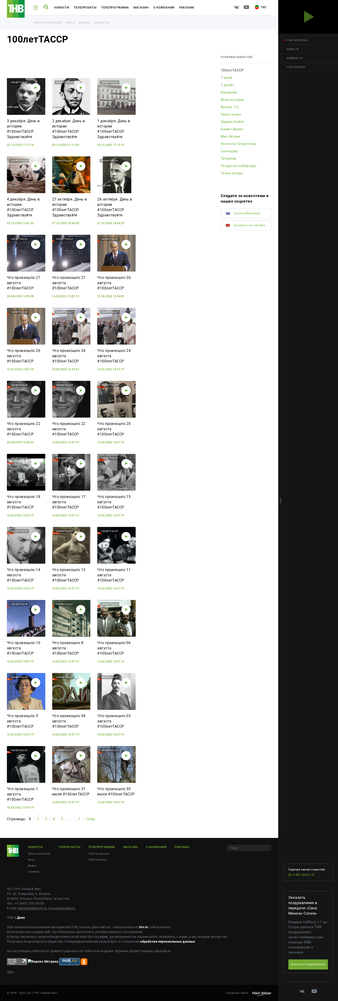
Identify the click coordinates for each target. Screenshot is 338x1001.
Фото (70, 22)
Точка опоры (232, 173)
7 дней (226, 78)
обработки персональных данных (167, 941)
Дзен (21, 917)
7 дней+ (227, 85)
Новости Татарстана (238, 144)
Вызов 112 (230, 107)
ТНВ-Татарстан (98, 853)
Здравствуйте (232, 122)
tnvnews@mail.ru (62, 908)
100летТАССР (232, 70)
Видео (84, 22)
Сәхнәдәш (229, 151)
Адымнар (229, 92)
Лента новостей (47, 22)
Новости (61, 7)
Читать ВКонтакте (247, 213)
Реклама (186, 7)
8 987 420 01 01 (304, 875)
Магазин (141, 7)
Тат (263, 7)
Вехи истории (232, 100)
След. (91, 819)
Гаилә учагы (231, 114)
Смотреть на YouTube (249, 225)
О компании (164, 7)
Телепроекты (85, 7)
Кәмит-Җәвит (232, 129)
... (70, 819)
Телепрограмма (115, 7)
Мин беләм (230, 136)
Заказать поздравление (308, 964)
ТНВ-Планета (97, 859)
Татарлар (228, 158)
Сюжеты (102, 22)
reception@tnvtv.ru (32, 908)
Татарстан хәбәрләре (238, 166)
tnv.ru (143, 927)
